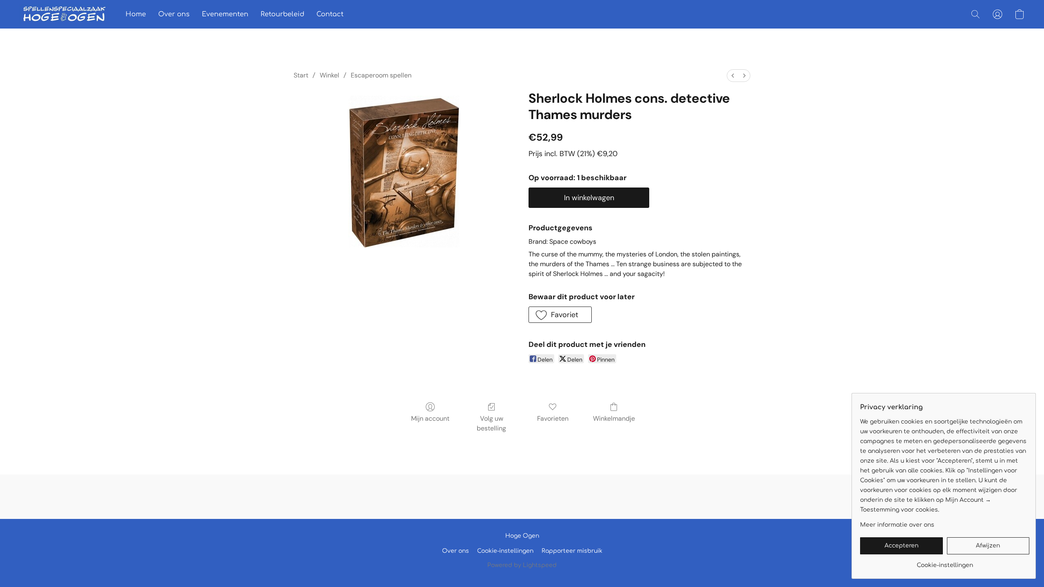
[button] (64, 14)
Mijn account (430, 418)
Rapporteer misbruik (572, 551)
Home (136, 14)
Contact (329, 14)
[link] (944, 562)
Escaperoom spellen (381, 75)
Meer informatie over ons (897, 525)
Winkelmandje (614, 418)
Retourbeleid (282, 14)
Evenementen (225, 14)
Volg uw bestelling (491, 423)
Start (301, 75)
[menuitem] (733, 76)
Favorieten (552, 418)
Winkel (329, 75)
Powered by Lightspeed (522, 565)
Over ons (174, 14)
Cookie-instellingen (505, 551)
